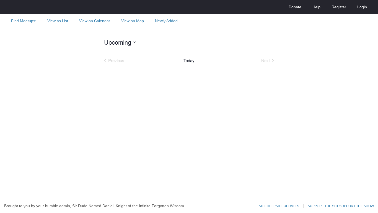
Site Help (267, 206)
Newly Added (166, 21)
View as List (57, 21)
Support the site (323, 206)
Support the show (356, 206)
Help (316, 7)
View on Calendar (94, 21)
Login (362, 7)
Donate (295, 7)
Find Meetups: (23, 21)
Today (189, 60)
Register (339, 7)
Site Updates (287, 206)
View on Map (132, 21)
